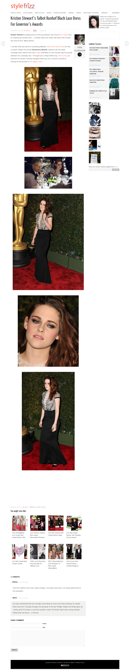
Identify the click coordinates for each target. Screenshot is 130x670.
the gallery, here (36, 62)
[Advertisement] (48, 489)
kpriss (28, 30)
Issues (49, 13)
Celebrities (32, 507)
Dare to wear (16, 13)
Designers (115, 13)
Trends (71, 13)
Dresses (104, 13)
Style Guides (27, 13)
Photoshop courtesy (91, 13)
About (73, 662)
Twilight (38, 53)
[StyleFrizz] (23, 10)
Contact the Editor (63, 662)
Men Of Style (39, 13)
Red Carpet (63, 35)
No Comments (96, 54)
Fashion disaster (60, 13)
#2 (11, 597)
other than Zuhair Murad (56, 47)
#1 (11, 582)
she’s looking (63, 56)
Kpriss (116, 167)
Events (78, 13)
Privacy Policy (80, 662)
